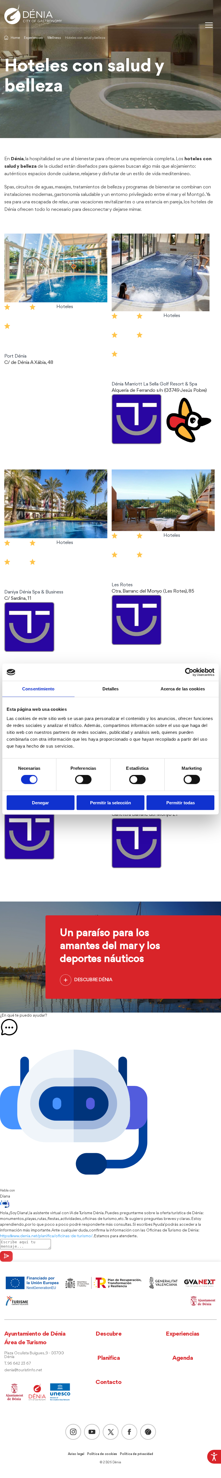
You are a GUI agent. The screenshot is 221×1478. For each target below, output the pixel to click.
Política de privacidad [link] (136, 1454)
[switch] (83, 779)
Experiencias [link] (33, 38)
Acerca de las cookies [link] (183, 688)
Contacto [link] (108, 1382)
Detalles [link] (110, 688)
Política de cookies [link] (102, 1454)
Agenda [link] (182, 1358)
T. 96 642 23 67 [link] (17, 1364)
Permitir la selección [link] (110, 802)
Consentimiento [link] (38, 688)
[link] (214, 1457)
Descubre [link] (108, 1334)
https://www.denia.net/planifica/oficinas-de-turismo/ (46, 1236)
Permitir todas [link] (180, 802)
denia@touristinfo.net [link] (23, 1370)
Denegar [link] (40, 802)
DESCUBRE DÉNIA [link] (93, 979)
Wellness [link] (54, 38)
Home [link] (15, 38)
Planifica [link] (108, 1358)
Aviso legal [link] (76, 1454)
